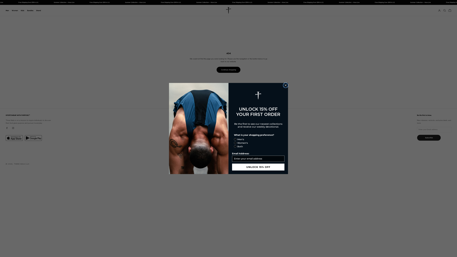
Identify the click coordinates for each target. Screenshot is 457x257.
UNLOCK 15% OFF (258, 167)
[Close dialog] (285, 85)
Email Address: (240, 153)
